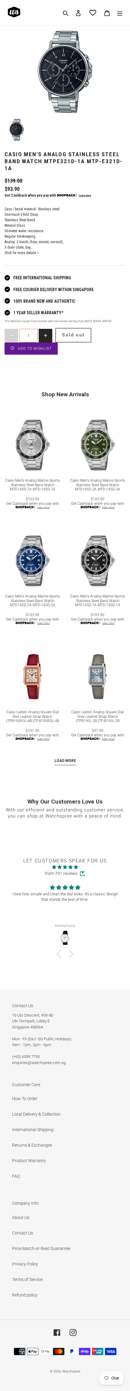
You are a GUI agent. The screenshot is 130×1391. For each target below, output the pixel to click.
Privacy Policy (25, 1264)
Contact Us (22, 1233)
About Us (20, 1217)
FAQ (16, 1176)
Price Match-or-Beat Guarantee (41, 1248)
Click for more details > (22, 253)
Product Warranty (29, 1160)
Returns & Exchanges (32, 1145)
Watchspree (71, 1371)
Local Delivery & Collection (36, 1114)
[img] (65, 867)
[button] (60, 954)
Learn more (85, 195)
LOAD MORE (65, 761)
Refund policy (24, 1295)
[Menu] (119, 12)
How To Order (24, 1098)
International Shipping (33, 1129)
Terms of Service (27, 1279)
